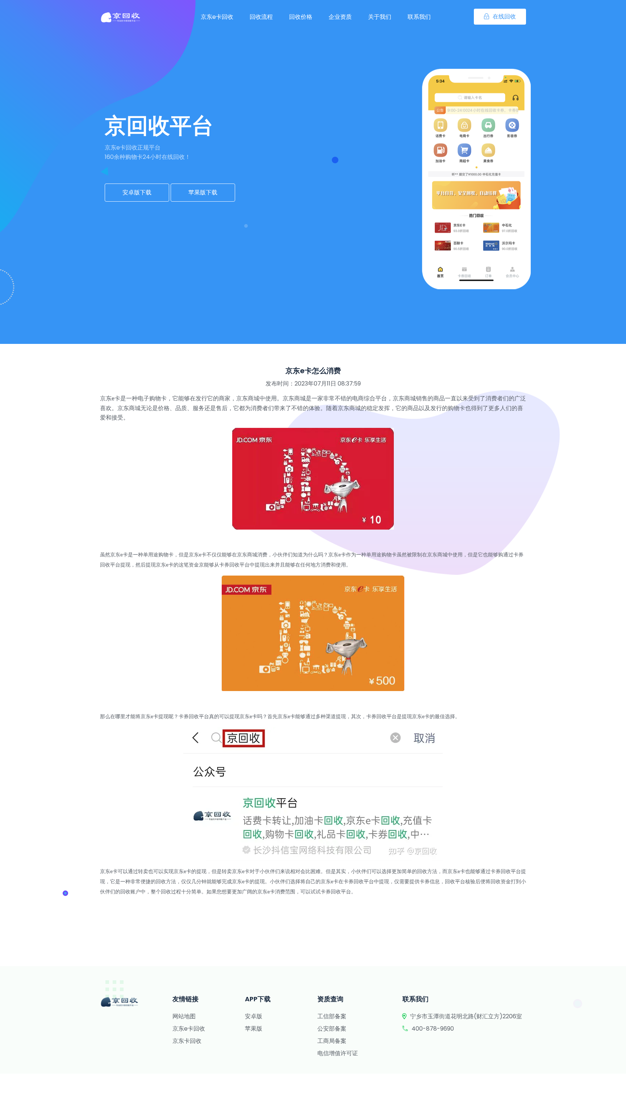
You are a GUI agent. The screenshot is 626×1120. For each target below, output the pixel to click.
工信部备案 (331, 1016)
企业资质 (340, 17)
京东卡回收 (186, 1041)
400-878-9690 (433, 1028)
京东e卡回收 (217, 17)
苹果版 (253, 1028)
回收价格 (300, 17)
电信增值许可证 (337, 1053)
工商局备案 (331, 1041)
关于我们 (379, 17)
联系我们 (419, 17)
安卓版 (253, 1016)
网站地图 (184, 1016)
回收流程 (261, 17)
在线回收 (504, 16)
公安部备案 (331, 1028)
